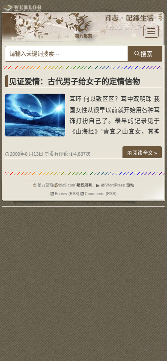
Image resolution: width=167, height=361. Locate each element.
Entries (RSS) (67, 194)
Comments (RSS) (100, 194)
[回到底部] (156, 350)
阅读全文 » (144, 153)
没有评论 (58, 154)
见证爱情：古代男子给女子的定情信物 (74, 81)
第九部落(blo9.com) (57, 185)
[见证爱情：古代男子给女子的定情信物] (35, 134)
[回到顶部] (156, 334)
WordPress (115, 185)
